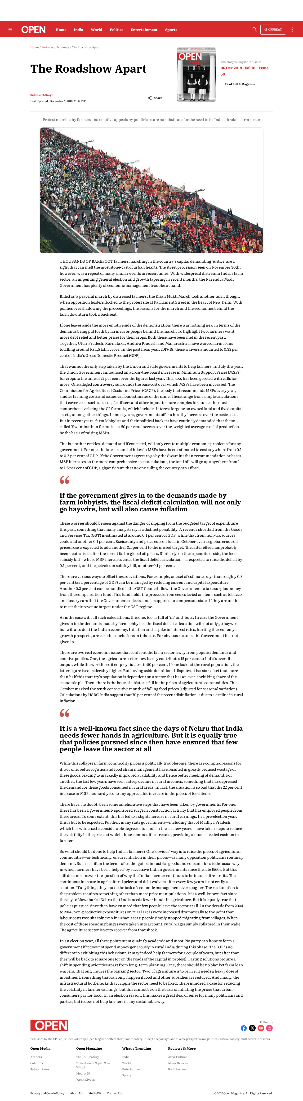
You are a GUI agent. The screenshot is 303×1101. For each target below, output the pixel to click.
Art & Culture (177, 1057)
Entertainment (144, 29)
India (78, 29)
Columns (36, 1063)
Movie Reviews (178, 1063)
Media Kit (94, 1093)
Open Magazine (89, 1048)
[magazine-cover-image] (196, 74)
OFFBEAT (275, 29)
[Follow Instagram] (269, 1028)
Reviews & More (182, 1048)
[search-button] (255, 29)
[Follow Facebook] (244, 1028)
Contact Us (114, 1093)
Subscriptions (39, 1069)
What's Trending (136, 1048)
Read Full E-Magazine (240, 84)
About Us (76, 1093)
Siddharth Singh (41, 95)
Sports (171, 29)
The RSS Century (87, 1057)
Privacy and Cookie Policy (47, 1093)
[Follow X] (252, 1028)
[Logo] (32, 30)
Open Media (40, 1048)
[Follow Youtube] (261, 1028)
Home (61, 29)
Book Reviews (177, 1069)
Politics (116, 29)
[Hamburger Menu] (10, 29)
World (96, 29)
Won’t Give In (85, 1079)
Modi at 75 (83, 1073)
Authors (36, 1057)
